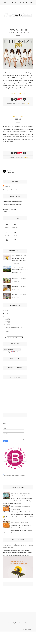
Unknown (26, 103)
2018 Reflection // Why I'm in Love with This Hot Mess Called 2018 (19, 258)
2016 (6, 316)
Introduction (18, 116)
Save (20, 99)
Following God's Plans (19, 295)
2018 (6, 310)
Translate (17, 352)
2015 (6, 319)
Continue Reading (17, 93)
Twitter (15, 235)
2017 (6, 313)
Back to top (27, 629)
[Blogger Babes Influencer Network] (14, 475)
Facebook (6, 235)
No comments (11, 103)
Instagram (15, 227)
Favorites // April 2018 (19, 287)
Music (18, 27)
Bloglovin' (7, 227)
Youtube (6, 243)
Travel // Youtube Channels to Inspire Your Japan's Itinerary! (19, 269)
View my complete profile (10, 190)
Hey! (18, 119)
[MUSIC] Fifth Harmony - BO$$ (18, 31)
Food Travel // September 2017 (20, 522)
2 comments (11, 157)
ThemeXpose (19, 623)
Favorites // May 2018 (19, 279)
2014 (6, 322)
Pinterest (15, 243)
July (7, 324)
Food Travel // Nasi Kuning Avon (20, 493)
